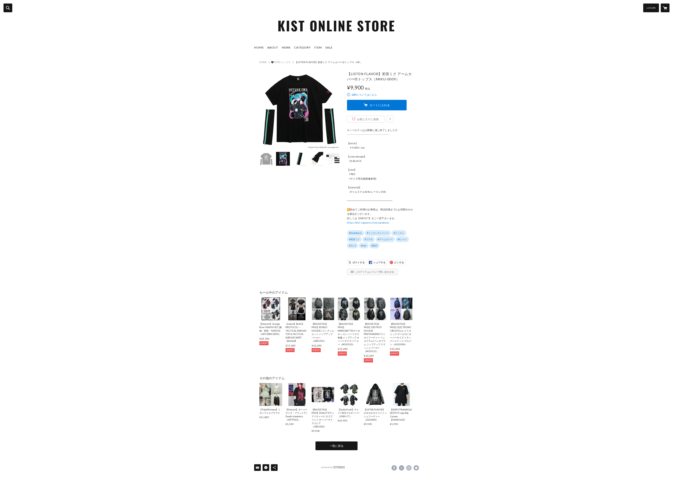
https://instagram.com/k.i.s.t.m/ (409, 468)
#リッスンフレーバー (378, 233)
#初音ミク (354, 239)
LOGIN (651, 7)
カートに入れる (379, 105)
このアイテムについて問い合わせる (374, 271)
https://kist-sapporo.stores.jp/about (368, 222)
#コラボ (369, 239)
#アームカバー (385, 239)
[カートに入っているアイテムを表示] (665, 8)
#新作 (374, 245)
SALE (328, 47)
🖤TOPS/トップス (281, 62)
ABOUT (272, 47)
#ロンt (352, 245)
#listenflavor (355, 233)
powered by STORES (333, 467)
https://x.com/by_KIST (401, 468)
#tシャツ (402, 239)
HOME (259, 47)
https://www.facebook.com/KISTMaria (394, 468)
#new (363, 245)
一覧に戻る (336, 445)
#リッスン (399, 233)
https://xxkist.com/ (416, 468)
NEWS (286, 47)
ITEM (318, 47)
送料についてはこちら (364, 94)
